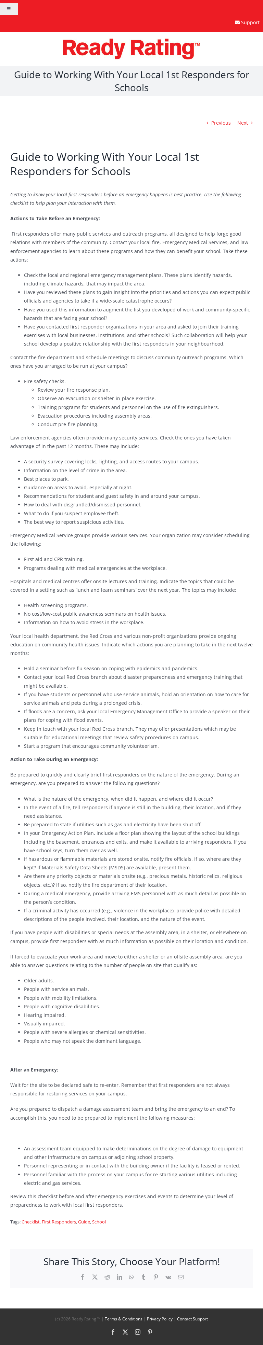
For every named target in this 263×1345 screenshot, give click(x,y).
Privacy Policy (160, 1319)
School (99, 1222)
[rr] (131, 41)
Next (242, 123)
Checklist (31, 1222)
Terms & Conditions (123, 1319)
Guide (84, 1222)
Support (250, 22)
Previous (221, 123)
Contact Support (192, 1319)
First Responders (59, 1222)
